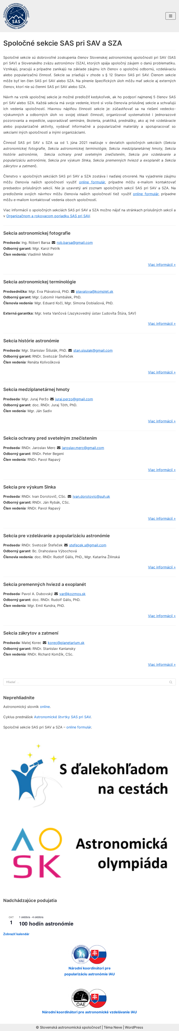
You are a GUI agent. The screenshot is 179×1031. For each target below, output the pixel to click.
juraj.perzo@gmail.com (74, 399)
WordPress (134, 1027)
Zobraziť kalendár (16, 934)
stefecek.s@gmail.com (87, 545)
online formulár (92, 182)
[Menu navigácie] (170, 16)
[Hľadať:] (89, 681)
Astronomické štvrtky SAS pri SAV (62, 717)
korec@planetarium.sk (66, 642)
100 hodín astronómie (46, 923)
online (45, 706)
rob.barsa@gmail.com (75, 242)
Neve (118, 1027)
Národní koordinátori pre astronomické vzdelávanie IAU (89, 1012)
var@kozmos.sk (72, 594)
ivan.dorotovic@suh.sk (91, 496)
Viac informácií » (162, 264)
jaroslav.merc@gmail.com (83, 448)
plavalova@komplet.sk (94, 291)
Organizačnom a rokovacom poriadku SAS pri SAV (48, 216)
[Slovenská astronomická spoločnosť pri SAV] (16, 16)
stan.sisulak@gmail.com (93, 350)
